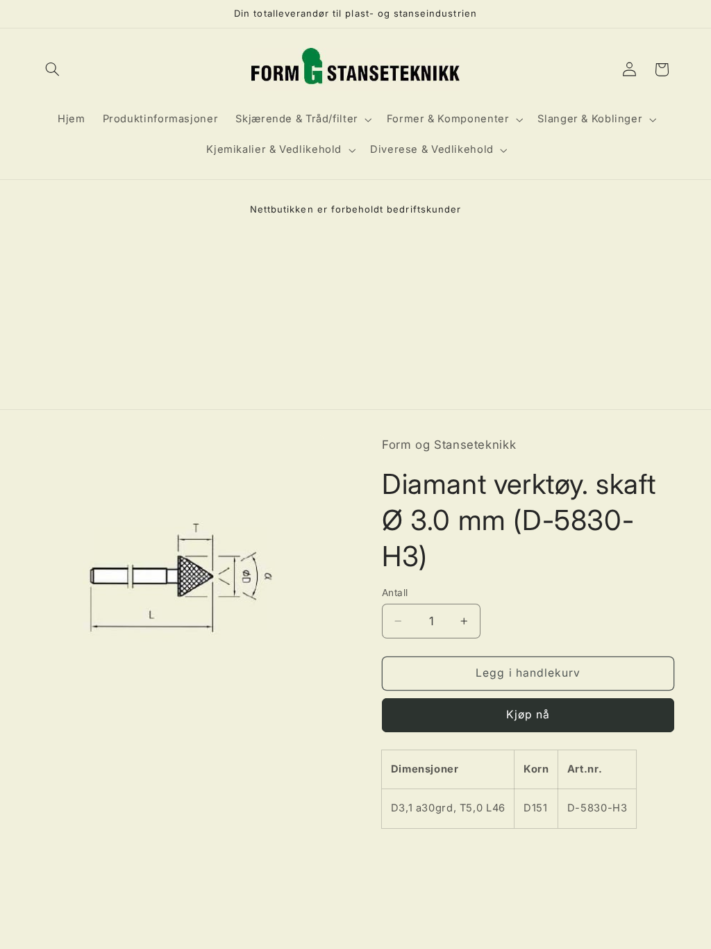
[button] (53, 69)
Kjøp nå (528, 714)
